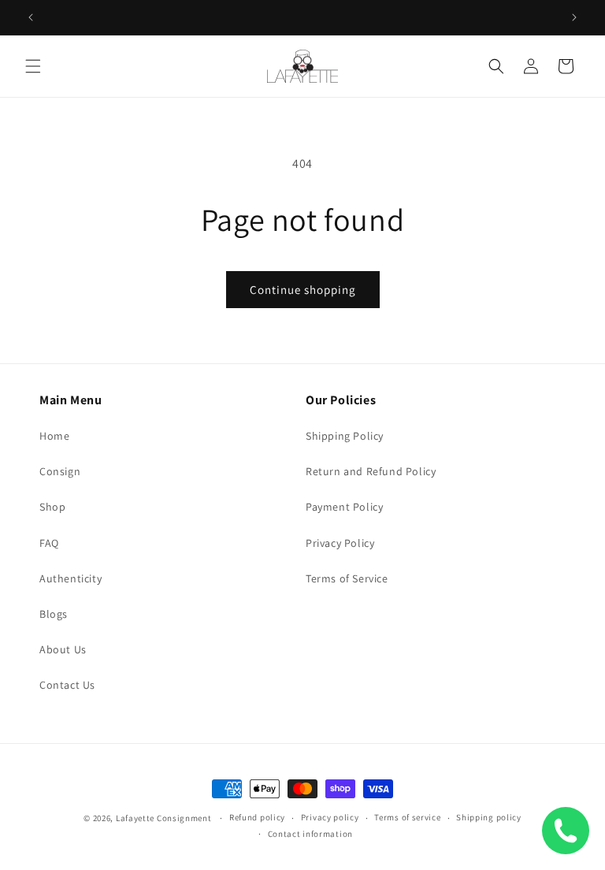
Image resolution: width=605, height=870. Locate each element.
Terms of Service (347, 578)
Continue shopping (303, 289)
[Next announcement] (574, 17)
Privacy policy (330, 817)
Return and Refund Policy (371, 471)
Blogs (53, 614)
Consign (59, 471)
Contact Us (67, 685)
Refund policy (257, 817)
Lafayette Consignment (164, 818)
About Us (63, 649)
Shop (52, 507)
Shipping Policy (345, 436)
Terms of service (407, 817)
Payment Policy (344, 507)
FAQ (49, 543)
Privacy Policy (340, 543)
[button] (33, 66)
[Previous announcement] (30, 17)
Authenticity (70, 578)
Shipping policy (488, 817)
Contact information (310, 833)
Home (54, 436)
